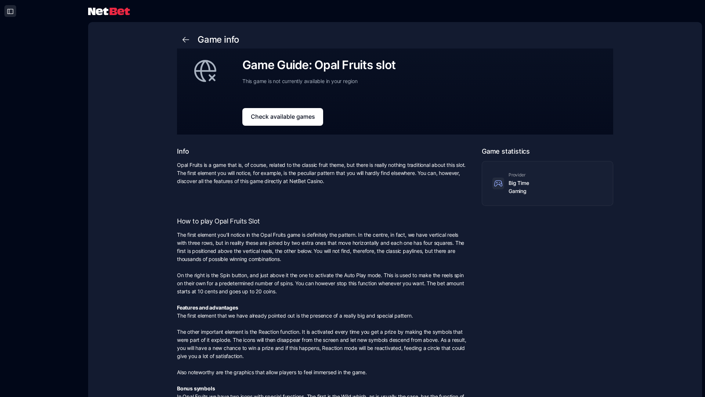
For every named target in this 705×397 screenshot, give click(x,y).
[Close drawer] (10, 11)
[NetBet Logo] (109, 11)
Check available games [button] (283, 116)
